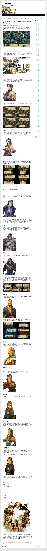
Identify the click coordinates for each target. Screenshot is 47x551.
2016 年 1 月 (37, 99)
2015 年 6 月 (37, 104)
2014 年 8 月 (37, 111)
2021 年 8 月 (37, 49)
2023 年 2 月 (37, 34)
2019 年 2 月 (37, 68)
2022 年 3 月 (37, 43)
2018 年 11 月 (37, 71)
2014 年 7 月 (37, 112)
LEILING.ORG (6, 3)
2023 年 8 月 (37, 29)
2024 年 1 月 (37, 25)
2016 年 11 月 (37, 91)
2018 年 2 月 (37, 78)
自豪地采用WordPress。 (39, 546)
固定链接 (23, 540)
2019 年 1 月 (37, 69)
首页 (3, 15)
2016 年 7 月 (37, 94)
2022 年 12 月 (37, 36)
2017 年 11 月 (37, 81)
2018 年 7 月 (37, 74)
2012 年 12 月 (37, 126)
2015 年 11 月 (37, 101)
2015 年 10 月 (37, 102)
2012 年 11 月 (37, 127)
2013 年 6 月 (37, 122)
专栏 (12, 15)
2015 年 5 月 (37, 105)
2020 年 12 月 (37, 55)
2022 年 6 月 (37, 41)
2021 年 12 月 (37, 46)
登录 (36, 137)
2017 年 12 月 (37, 80)
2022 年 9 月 (37, 38)
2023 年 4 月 (37, 32)
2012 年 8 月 (37, 129)
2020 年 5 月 (37, 58)
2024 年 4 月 (37, 22)
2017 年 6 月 (37, 85)
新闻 (5, 15)
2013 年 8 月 (37, 120)
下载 (7, 15)
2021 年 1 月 (37, 54)
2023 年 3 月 (37, 33)
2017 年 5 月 (37, 86)
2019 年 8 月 (37, 64)
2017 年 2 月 (37, 88)
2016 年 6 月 (37, 95)
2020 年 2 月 (37, 61)
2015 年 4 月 (37, 106)
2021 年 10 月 (37, 47)
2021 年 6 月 (37, 51)
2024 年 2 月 (37, 24)
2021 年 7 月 (37, 50)
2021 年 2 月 (37, 53)
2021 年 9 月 (37, 48)
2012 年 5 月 (37, 132)
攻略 (9, 15)
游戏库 (11, 540)
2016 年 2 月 (37, 98)
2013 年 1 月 (37, 125)
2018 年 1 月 (37, 79)
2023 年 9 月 (37, 28)
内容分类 (9, 540)
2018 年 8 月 (37, 73)
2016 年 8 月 (37, 93)
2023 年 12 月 (37, 26)
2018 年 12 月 (37, 70)
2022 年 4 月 (37, 42)
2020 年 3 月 (37, 60)
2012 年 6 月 (37, 131)
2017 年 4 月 (37, 87)
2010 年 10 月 (37, 134)
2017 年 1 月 (37, 89)
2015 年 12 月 (37, 100)
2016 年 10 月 (37, 92)
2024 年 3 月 (37, 23)
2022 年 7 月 (37, 40)
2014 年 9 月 (37, 110)
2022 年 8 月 (37, 39)
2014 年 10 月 (37, 109)
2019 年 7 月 (37, 65)
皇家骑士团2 (13, 540)
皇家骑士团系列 (17, 540)
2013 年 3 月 (37, 124)
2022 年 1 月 (37, 45)
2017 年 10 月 (37, 82)
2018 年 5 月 (37, 76)
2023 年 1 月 (37, 35)
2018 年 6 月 (37, 75)
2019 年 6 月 (37, 66)
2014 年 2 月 (37, 116)
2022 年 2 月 (37, 44)
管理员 (9, 23)
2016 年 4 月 (37, 97)
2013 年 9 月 (37, 119)
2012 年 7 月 (37, 130)
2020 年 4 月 (37, 59)
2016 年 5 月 (37, 96)
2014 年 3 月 (37, 115)
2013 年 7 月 (37, 121)
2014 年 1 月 (37, 117)
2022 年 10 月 (37, 37)
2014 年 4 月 (37, 114)
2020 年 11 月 (37, 56)
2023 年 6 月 (37, 31)
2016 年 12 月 (37, 90)
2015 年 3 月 (37, 107)
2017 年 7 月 (37, 84)
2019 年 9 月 (37, 63)
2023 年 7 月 (37, 30)
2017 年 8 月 (37, 83)
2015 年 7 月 (37, 103)
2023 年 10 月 (37, 27)
